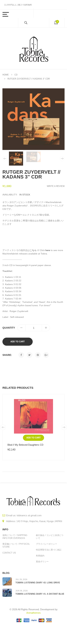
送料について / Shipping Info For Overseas (14, 536)
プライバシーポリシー (46, 544)
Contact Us (9, 553)
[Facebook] (21, 355)
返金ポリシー (42, 561)
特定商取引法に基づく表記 (48, 550)
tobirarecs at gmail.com (29, 515)
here (47, 250)
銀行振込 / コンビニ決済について (49, 536)
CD (15, 75)
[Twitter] (29, 355)
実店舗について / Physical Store (16, 545)
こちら (33, 250)
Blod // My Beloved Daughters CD (25, 444)
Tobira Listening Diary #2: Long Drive (37, 582)
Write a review (56, 186)
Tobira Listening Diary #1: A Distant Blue (39, 594)
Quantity (8, 327)
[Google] (46, 355)
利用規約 (40, 555)
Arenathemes (33, 612)
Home (5, 75)
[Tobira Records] (33, 48)
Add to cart (17, 341)
